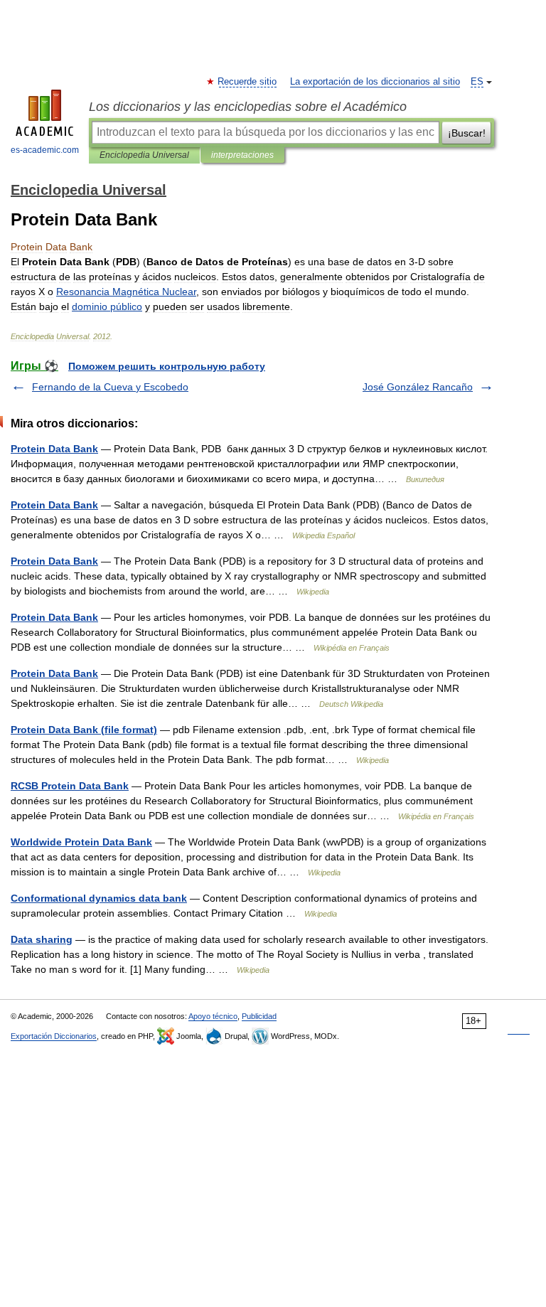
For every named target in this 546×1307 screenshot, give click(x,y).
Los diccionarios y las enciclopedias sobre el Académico (248, 107)
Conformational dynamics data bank (99, 898)
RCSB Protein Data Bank (70, 785)
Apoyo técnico (212, 1016)
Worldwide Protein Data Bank (81, 842)
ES (477, 82)
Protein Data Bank (54, 448)
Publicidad (259, 1016)
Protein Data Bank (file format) (84, 729)
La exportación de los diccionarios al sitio (375, 82)
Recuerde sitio (248, 82)
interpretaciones (242, 155)
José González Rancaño (418, 387)
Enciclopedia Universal (144, 155)
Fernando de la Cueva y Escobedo (110, 387)
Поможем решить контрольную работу (166, 366)
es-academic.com (45, 150)
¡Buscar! (467, 133)
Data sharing (42, 939)
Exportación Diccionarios (54, 1036)
